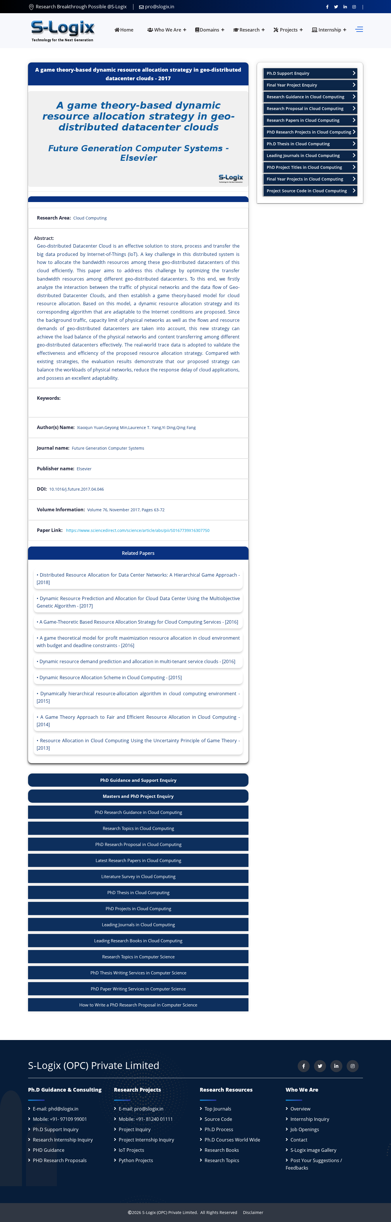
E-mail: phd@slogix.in (55, 1109)
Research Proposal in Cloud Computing (305, 108)
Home (126, 30)
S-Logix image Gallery (313, 1150)
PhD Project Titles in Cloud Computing (304, 167)
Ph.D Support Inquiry (55, 1129)
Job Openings (305, 1129)
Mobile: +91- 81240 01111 (146, 1119)
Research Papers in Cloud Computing (303, 120)
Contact (299, 1140)
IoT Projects (131, 1150)
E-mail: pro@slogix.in (141, 1109)
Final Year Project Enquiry (292, 85)
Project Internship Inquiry (146, 1140)
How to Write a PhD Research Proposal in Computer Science (138, 1005)
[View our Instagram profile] (354, 6)
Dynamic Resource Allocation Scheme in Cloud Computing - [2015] (111, 677)
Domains (209, 30)
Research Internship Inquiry (63, 1140)
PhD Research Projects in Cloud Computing (309, 132)
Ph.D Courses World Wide (232, 1140)
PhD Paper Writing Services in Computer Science (138, 989)
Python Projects (136, 1160)
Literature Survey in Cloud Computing (138, 876)
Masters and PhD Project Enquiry (138, 796)
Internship (329, 30)
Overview (300, 1109)
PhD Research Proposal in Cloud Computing (138, 844)
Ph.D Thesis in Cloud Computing (298, 143)
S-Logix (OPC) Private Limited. (170, 1212)
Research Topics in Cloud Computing (138, 828)
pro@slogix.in (159, 6)
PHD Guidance (48, 1150)
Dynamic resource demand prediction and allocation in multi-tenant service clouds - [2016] (137, 661)
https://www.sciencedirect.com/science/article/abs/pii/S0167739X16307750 (138, 530)
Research (250, 30)
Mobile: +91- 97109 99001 (60, 1119)
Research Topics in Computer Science (138, 956)
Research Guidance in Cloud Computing (305, 96)
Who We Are (167, 30)
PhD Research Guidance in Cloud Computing (138, 812)
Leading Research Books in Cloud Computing (138, 940)
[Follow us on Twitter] (336, 6)
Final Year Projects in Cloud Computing (305, 179)
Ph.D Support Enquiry (288, 73)
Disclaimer (250, 1212)
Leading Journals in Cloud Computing (138, 924)
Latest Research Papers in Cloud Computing (138, 860)
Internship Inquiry (310, 1119)
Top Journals (218, 1109)
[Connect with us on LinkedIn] (345, 6)
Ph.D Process (219, 1129)
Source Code (218, 1119)
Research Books (222, 1150)
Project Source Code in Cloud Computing (307, 190)
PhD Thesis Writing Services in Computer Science (138, 973)
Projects (288, 30)
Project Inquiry (135, 1129)
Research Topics (222, 1160)
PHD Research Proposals (60, 1160)
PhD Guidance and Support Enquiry (138, 780)
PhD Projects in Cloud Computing (138, 908)
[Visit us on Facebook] (327, 6)
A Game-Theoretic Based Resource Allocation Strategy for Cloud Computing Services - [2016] (139, 622)
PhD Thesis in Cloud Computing (138, 892)
